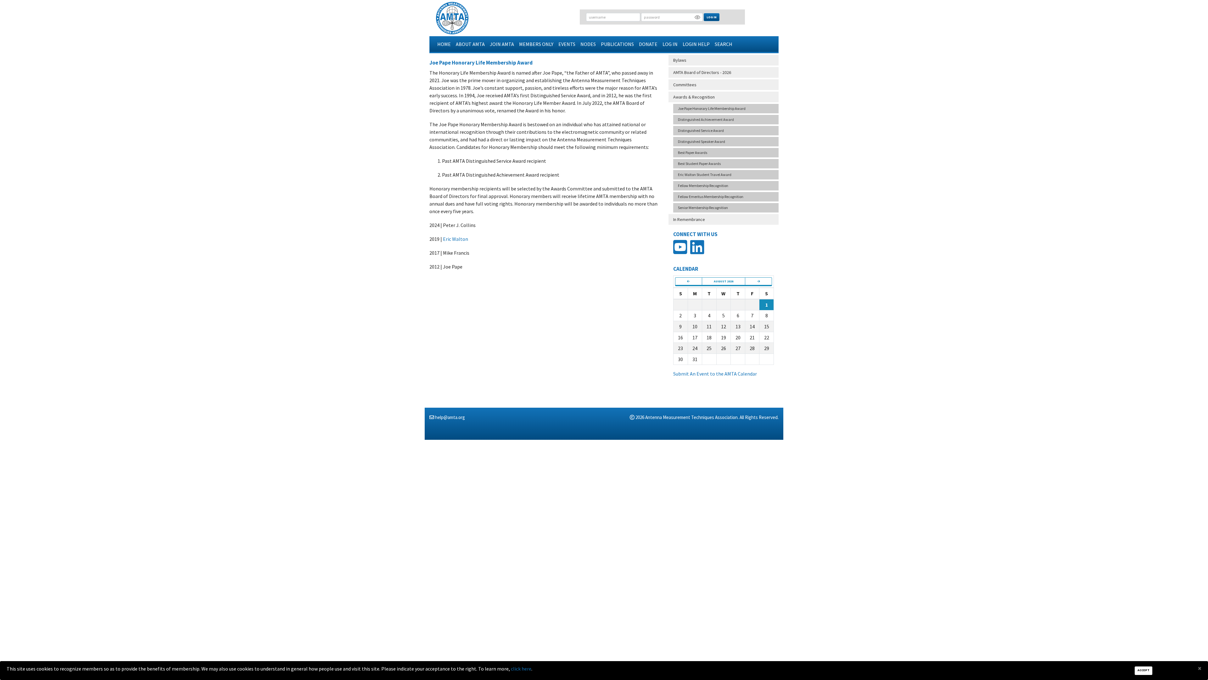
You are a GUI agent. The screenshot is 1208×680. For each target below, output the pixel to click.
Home (444, 44)
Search (723, 44)
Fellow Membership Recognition (703, 185)
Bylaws (679, 60)
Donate (648, 44)
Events (566, 44)
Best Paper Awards (692, 152)
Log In (712, 17)
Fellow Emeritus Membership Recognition (710, 196)
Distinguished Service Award (701, 130)
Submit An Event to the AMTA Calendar (715, 374)
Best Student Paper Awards (699, 163)
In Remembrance (689, 219)
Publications (617, 44)
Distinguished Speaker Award (701, 141)
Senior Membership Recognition (703, 207)
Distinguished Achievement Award (706, 119)
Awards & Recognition (694, 97)
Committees (684, 85)
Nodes (588, 44)
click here (521, 669)
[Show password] (697, 17)
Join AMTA (502, 44)
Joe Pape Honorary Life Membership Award (712, 108)
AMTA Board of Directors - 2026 (702, 72)
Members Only (536, 44)
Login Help (696, 44)
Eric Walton (455, 239)
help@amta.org (450, 417)
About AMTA (470, 44)
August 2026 (723, 281)
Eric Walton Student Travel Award (704, 174)
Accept (1143, 670)
